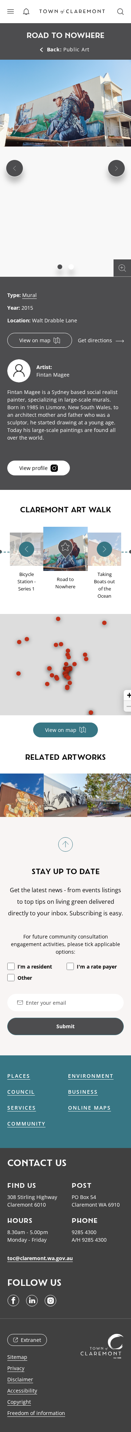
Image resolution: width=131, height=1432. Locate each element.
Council (21, 1091)
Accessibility (22, 1390)
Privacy (15, 1368)
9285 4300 (84, 1232)
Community (26, 1123)
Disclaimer (20, 1379)
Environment (91, 1076)
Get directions (95, 340)
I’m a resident (34, 966)
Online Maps (89, 1107)
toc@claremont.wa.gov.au (40, 1258)
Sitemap (17, 1356)
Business (83, 1091)
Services (21, 1107)
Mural (29, 295)
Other (24, 977)
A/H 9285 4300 (89, 1239)
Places (18, 1076)
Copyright (19, 1401)
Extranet (31, 1339)
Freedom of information (36, 1413)
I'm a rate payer (97, 966)
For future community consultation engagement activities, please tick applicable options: (65, 944)
